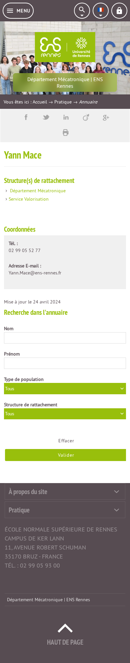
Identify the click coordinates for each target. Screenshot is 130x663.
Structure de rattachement (30, 405)
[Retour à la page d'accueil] (65, 47)
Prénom (12, 354)
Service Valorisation (29, 199)
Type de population (24, 379)
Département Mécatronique (38, 191)
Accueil (40, 102)
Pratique (63, 102)
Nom (8, 328)
